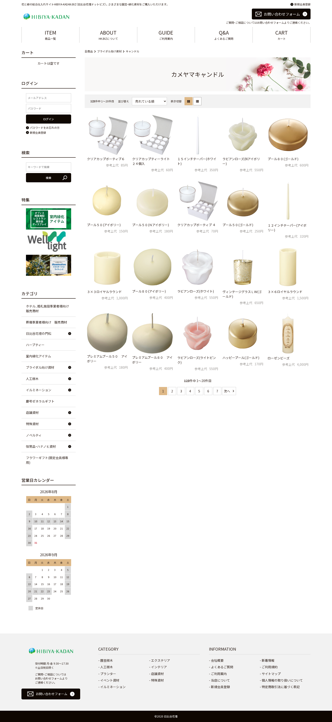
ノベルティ (34, 435)
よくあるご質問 (223, 34)
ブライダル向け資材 (109, 51)
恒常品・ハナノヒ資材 (41, 446)
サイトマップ (271, 673)
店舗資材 (32, 412)
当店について (220, 680)
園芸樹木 (106, 660)
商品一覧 (50, 34)
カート (281, 34)
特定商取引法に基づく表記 (281, 686)
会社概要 (217, 660)
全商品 (89, 51)
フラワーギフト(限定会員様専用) (47, 460)
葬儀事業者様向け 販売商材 (46, 322)
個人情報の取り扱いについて (282, 680)
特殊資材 (32, 424)
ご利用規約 (270, 667)
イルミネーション (38, 390)
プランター (108, 673)
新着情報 (268, 660)
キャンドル (132, 51)
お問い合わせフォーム (282, 14)
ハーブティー (35, 344)
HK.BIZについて (108, 34)
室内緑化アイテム (38, 356)
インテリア (159, 667)
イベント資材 (109, 680)
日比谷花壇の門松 (38, 333)
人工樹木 (32, 378)
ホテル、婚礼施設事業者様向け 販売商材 (49, 308)
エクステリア (160, 660)
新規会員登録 (302, 4)
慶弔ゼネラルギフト (40, 401)
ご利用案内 (166, 34)
